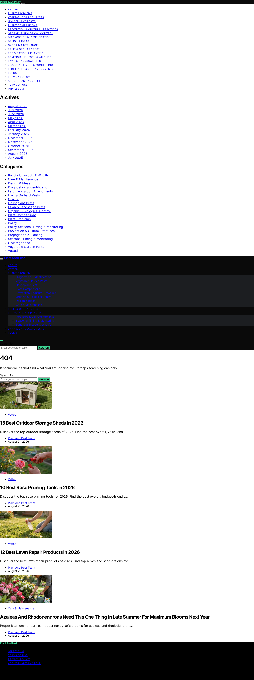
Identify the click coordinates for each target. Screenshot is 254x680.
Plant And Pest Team (21, 438)
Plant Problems (20, 13)
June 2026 (16, 114)
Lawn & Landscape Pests (26, 60)
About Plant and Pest (24, 80)
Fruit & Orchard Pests (25, 49)
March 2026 (17, 126)
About (12, 265)
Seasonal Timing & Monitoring (30, 64)
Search (44, 347)
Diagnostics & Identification (29, 37)
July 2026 (15, 110)
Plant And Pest (10, 2)
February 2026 (19, 130)
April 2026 (16, 122)
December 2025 (20, 138)
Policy (13, 72)
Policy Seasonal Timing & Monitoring (35, 227)
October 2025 (18, 146)
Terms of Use (18, 84)
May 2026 (15, 118)
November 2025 (20, 142)
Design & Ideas (18, 41)
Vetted (13, 9)
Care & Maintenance (23, 45)
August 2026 (17, 106)
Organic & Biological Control (30, 33)
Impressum (16, 88)
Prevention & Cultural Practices (33, 29)
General (13, 199)
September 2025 (20, 150)
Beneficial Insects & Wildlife (29, 57)
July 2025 (15, 158)
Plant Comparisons (22, 25)
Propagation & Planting (26, 53)
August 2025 (17, 154)
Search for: (7, 343)
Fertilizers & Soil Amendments (31, 68)
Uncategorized (19, 243)
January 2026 (18, 134)
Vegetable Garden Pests (26, 17)
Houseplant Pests (22, 21)
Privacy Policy (19, 76)
